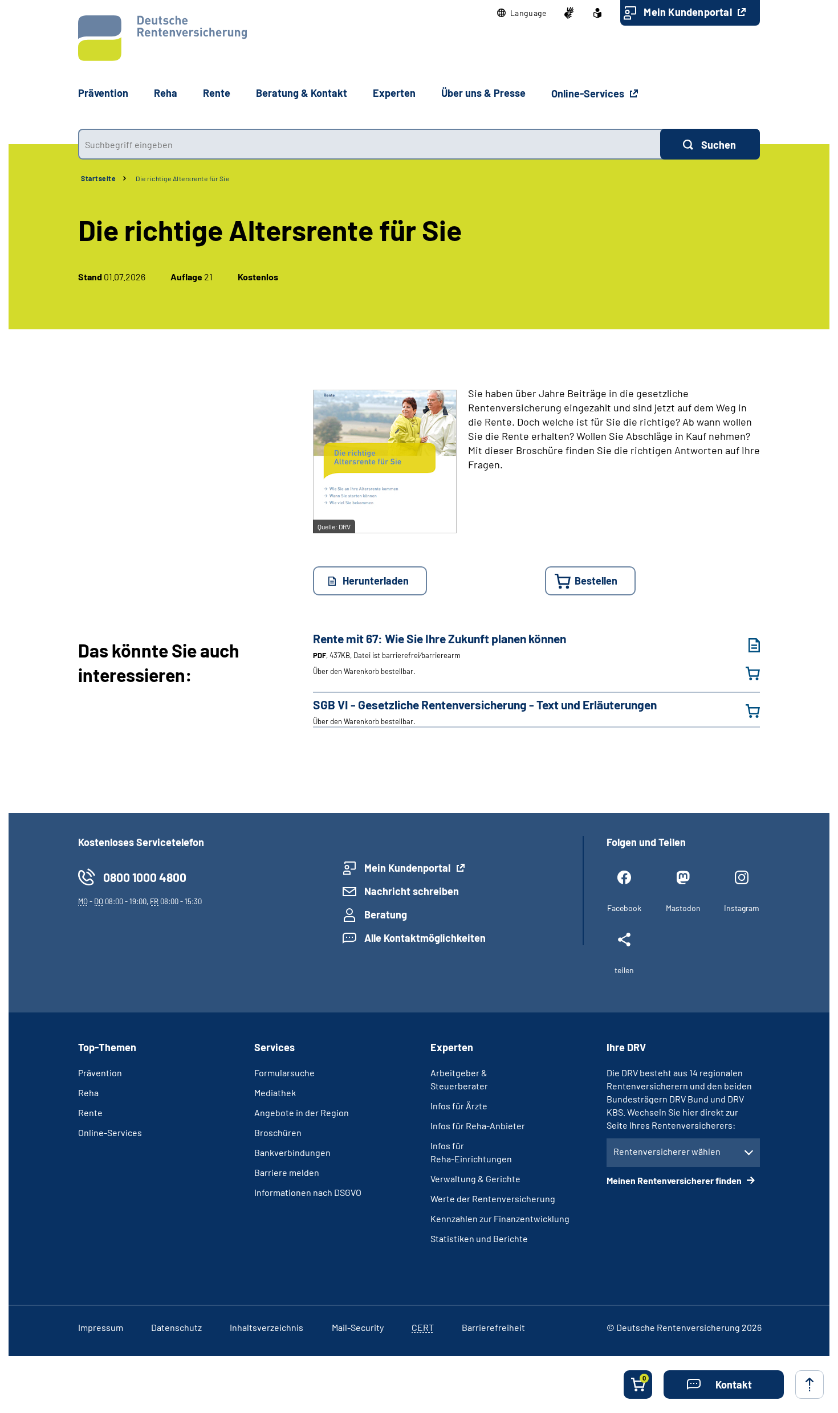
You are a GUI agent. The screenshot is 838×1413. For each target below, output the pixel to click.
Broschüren (278, 1132)
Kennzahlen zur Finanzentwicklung (499, 1218)
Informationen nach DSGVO (307, 1192)
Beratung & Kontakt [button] (301, 93)
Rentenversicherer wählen (667, 1151)
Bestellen (596, 580)
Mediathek (275, 1092)
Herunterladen (376, 580)
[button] (522, 13)
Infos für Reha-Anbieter (477, 1125)
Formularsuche (284, 1072)
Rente (90, 1112)
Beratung (385, 914)
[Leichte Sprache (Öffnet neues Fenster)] (597, 13)
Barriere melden (286, 1172)
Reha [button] (165, 93)
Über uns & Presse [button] (483, 93)
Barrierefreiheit (493, 1327)
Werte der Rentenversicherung (492, 1198)
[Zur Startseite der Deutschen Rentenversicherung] (162, 38)
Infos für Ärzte (458, 1105)
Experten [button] (394, 93)
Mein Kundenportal (689, 12)
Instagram (741, 908)
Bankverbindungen (292, 1152)
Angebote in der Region (301, 1112)
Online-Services (589, 93)
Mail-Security (358, 1327)
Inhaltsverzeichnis (266, 1327)
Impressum (100, 1327)
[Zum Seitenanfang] (809, 1384)
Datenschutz (176, 1327)
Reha (88, 1092)
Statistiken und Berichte (479, 1238)
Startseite (98, 178)
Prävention (103, 93)
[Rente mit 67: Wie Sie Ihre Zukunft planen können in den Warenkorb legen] (745, 673)
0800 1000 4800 (144, 877)
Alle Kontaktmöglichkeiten (425, 938)
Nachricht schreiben (411, 891)
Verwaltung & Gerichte (475, 1178)
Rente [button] (216, 93)
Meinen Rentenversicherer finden (675, 1180)
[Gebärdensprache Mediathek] (569, 13)
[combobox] (369, 144)
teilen (624, 970)
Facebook (624, 908)
